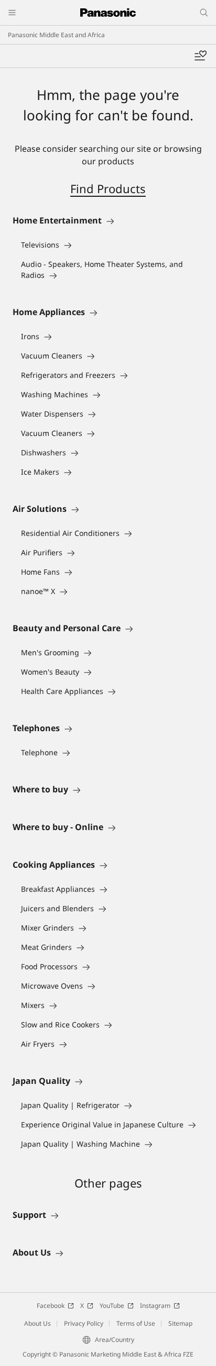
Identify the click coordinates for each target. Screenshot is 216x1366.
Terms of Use (135, 1323)
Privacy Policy (83, 1323)
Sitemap (180, 1323)
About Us (37, 1323)
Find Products (108, 188)
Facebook (50, 1305)
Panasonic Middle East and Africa (56, 34)
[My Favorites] (200, 56)
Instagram (155, 1305)
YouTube (112, 1305)
